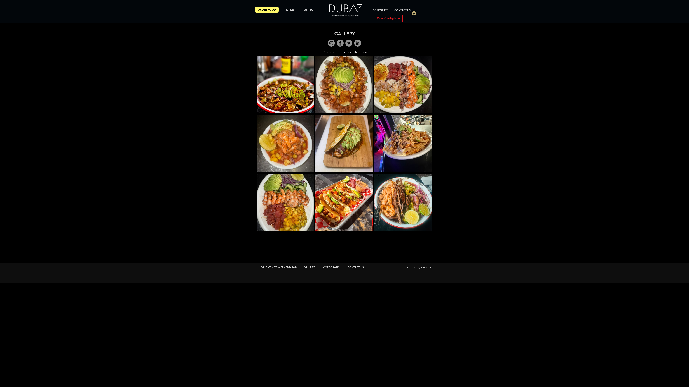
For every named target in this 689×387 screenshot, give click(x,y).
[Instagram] (331, 43)
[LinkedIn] (357, 43)
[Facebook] (340, 43)
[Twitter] (348, 43)
